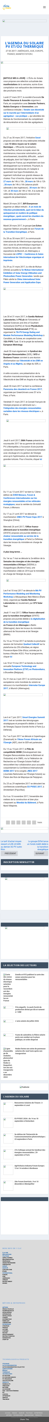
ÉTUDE (4, 1271)
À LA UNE (5, 1252)
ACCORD (5, 1329)
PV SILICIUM (6, 1375)
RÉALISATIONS (6, 1254)
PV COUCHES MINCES (9, 1377)
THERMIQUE (6, 1372)
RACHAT (5, 1332)
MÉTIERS (5, 1307)
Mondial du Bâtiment (26, 802)
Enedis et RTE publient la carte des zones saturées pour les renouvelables (29, 977)
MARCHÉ (5, 1268)
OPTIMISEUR (6, 1396)
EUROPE (39, 51)
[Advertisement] (24, 1217)
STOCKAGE (5, 1363)
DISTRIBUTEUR (6, 1319)
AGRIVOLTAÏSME (7, 1368)
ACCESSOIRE (6, 1389)
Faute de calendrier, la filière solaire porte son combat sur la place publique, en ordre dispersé (30, 1037)
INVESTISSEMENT (7, 1334)
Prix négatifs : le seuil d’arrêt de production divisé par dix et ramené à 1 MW (30, 1009)
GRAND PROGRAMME (8, 1263)
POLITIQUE (5, 1256)
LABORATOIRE (6, 1322)
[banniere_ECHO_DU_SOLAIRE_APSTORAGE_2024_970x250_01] (24, 25)
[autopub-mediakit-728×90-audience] (24, 830)
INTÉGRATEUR (6, 1314)
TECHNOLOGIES (7, 1374)
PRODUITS (5, 1382)
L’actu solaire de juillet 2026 (27, 1021)
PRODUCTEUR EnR (8, 1309)
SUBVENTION (6, 1264)
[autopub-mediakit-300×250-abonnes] (24, 928)
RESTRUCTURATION (8, 1336)
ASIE (32, 51)
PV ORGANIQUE (7, 1379)
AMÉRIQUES (23, 51)
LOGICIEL (5, 1394)
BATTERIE (5, 1387)
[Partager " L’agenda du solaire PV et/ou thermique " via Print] (34, 822)
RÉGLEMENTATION (8, 1259)
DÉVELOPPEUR (6, 1312)
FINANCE (5, 1327)
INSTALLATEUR (6, 1315)
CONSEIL (5, 1317)
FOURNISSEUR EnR (8, 1310)
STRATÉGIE (5, 1326)
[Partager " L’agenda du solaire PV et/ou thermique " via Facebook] (8, 822)
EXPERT (4, 1266)
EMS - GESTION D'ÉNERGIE (10, 1390)
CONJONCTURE (7, 1269)
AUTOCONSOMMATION (9, 1365)
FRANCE (11, 54)
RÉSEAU (4, 1370)
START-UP (5, 1339)
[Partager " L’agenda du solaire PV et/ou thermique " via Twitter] (13, 822)
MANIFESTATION (24, 54)
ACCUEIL (7, 1413)
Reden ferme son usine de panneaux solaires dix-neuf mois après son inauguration (30, 1051)
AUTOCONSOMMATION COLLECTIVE (13, 1367)
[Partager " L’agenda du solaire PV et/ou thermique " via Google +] (18, 822)
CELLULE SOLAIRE (7, 1380)
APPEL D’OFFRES (7, 1257)
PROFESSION (6, 1261)
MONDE (4, 1283)
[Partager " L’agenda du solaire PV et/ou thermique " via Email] (28, 822)
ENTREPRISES (6, 1324)
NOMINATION (6, 1338)
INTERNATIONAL (7, 1273)
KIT (3, 1392)
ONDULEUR (5, 1385)
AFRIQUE (5, 1280)
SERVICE (5, 1397)
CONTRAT (5, 1331)
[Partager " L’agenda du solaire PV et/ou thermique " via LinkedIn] (23, 822)
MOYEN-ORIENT (7, 1281)
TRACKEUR (5, 1399)
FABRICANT (5, 1321)
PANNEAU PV (6, 1384)
